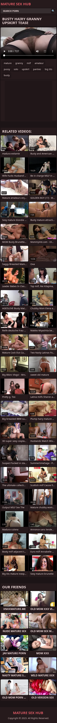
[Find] (53, 11)
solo (16, 69)
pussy (7, 69)
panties (37, 69)
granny (19, 63)
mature (8, 63)
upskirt (25, 69)
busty (7, 75)
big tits (48, 69)
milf (29, 63)
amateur (39, 63)
